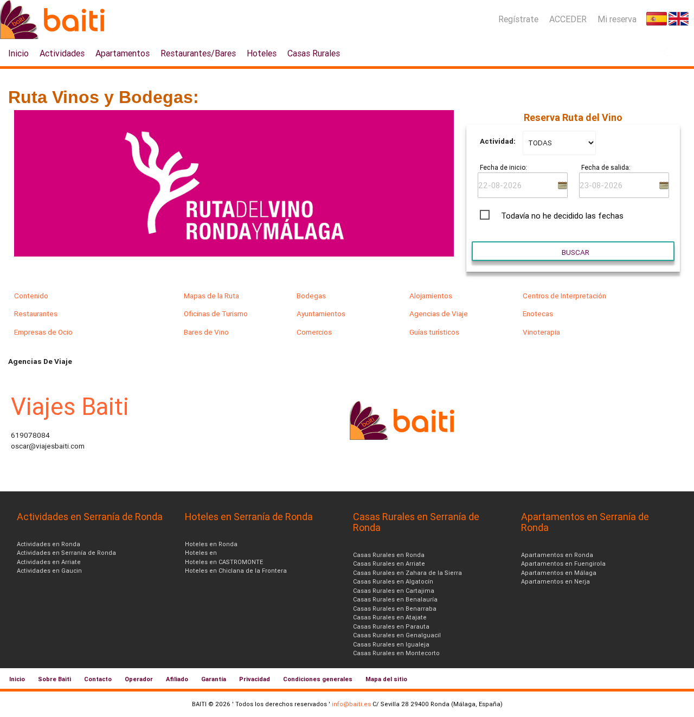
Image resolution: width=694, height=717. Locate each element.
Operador (139, 679)
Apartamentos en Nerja (555, 581)
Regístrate (518, 19)
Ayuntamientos (321, 313)
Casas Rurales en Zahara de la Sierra (407, 573)
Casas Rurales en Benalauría (395, 599)
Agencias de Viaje (438, 313)
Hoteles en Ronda (211, 544)
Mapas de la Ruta (211, 295)
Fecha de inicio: (503, 167)
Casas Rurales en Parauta (391, 626)
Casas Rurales (313, 53)
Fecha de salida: (606, 167)
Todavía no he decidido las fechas (562, 215)
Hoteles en (201, 552)
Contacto (98, 679)
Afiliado (177, 679)
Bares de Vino (206, 332)
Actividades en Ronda (48, 544)
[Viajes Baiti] (404, 437)
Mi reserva (617, 19)
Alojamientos (430, 295)
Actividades (62, 53)
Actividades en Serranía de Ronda (66, 552)
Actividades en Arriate (49, 562)
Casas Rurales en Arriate (389, 563)
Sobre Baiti (54, 679)
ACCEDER (568, 19)
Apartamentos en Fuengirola (563, 563)
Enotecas (538, 313)
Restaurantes (35, 313)
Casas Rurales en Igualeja (391, 644)
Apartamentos (122, 53)
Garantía (213, 679)
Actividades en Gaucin (49, 570)
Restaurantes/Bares (198, 53)
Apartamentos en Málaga (558, 573)
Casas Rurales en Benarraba (394, 608)
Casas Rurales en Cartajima (393, 590)
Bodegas (311, 295)
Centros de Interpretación (564, 295)
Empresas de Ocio (43, 332)
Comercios (314, 332)
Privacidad (254, 679)
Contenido (31, 295)
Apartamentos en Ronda (557, 555)
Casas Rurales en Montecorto (396, 653)
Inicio (18, 53)
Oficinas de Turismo (216, 313)
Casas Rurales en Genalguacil (397, 635)
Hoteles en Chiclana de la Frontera (236, 570)
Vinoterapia (541, 332)
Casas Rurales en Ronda (389, 555)
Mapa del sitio (386, 679)
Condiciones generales (317, 679)
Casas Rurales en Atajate (390, 617)
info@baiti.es (351, 704)
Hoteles (262, 53)
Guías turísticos (434, 332)
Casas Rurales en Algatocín (393, 581)
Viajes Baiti (70, 406)
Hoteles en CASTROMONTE (224, 562)
